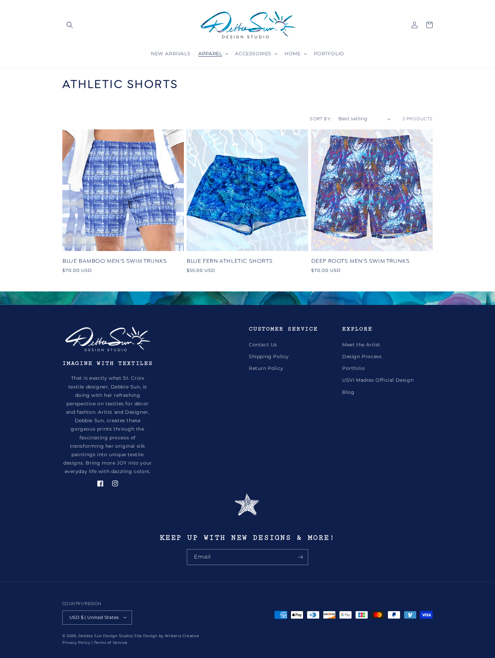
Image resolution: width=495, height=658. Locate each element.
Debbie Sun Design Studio (105, 635)
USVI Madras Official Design (378, 380)
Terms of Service (111, 642)
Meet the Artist (361, 344)
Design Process (362, 356)
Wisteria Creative (182, 635)
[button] (69, 25)
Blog (348, 392)
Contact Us (263, 344)
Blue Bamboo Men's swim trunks (114, 261)
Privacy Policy (76, 642)
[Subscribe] (300, 557)
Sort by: (320, 119)
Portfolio (353, 368)
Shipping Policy (269, 356)
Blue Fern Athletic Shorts (229, 261)
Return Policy (266, 368)
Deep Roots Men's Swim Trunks (360, 261)
